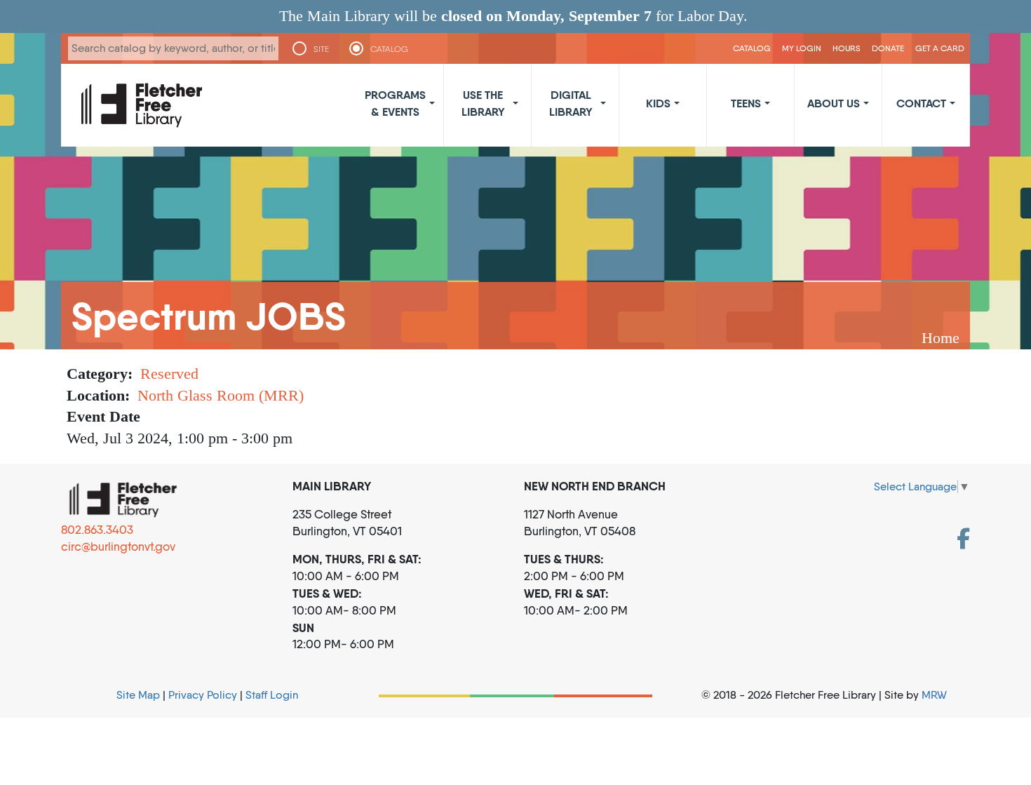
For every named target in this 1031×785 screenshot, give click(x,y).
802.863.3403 (97, 530)
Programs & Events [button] (395, 103)
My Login (801, 48)
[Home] (142, 105)
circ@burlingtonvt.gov (118, 546)
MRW (934, 695)
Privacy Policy (202, 695)
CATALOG (389, 49)
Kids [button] (658, 103)
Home (940, 338)
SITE (321, 49)
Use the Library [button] (483, 103)
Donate (888, 48)
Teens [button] (746, 103)
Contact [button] (921, 103)
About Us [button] (833, 103)
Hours (847, 48)
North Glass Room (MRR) (220, 395)
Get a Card (939, 48)
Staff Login (271, 695)
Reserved (169, 373)
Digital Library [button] (571, 103)
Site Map (138, 695)
